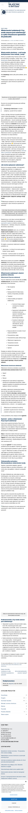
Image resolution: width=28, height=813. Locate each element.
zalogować (11, 683)
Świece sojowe (5, 714)
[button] (26, 781)
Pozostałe (3, 709)
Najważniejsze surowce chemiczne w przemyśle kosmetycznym (13, 756)
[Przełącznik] (26, 698)
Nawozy (3, 706)
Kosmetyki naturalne (6, 700)
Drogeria (3, 698)
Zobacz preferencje (14, 807)
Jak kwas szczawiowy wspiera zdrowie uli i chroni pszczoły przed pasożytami (13, 761)
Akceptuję (14, 799)
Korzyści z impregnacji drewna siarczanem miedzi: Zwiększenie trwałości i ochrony (13, 777)
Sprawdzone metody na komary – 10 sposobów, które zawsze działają (13, 752)
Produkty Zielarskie (5, 711)
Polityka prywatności (18, 810)
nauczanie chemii (4, 664)
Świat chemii (4, 28)
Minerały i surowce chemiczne (8, 703)
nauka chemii (11, 664)
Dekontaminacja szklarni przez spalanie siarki (12, 769)
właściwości (16, 664)
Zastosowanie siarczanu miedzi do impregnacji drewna (12, 773)
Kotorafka (21, 40)
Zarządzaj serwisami (13, 794)
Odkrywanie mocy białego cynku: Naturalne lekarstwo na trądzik (12, 765)
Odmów (14, 803)
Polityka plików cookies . (9, 810)
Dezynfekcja (4, 695)
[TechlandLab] (14, 4)
